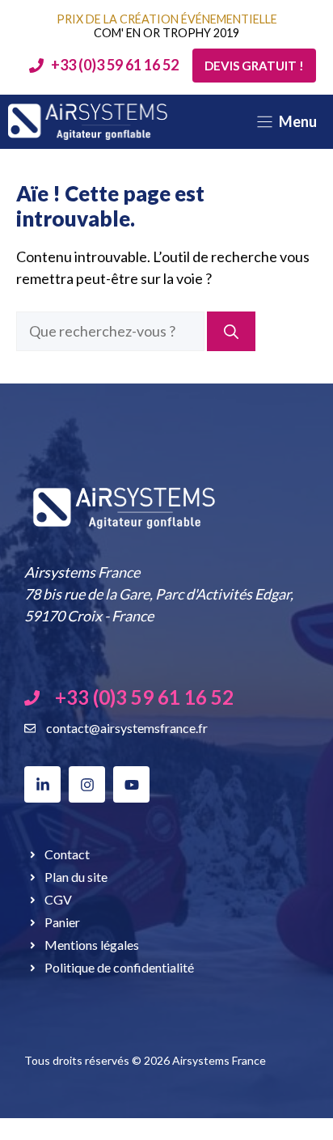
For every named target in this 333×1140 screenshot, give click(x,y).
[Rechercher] (231, 331)
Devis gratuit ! (254, 65)
